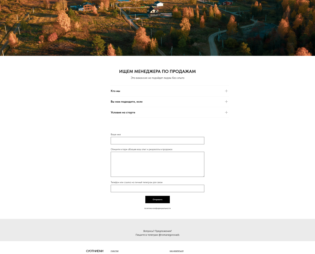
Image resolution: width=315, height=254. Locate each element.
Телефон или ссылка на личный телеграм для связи (137, 182)
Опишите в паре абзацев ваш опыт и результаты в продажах (141, 149)
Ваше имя (116, 134)
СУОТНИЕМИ (94, 251)
